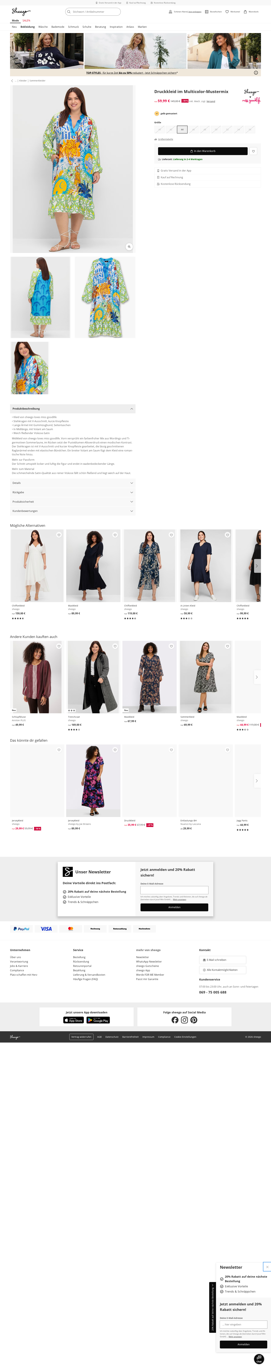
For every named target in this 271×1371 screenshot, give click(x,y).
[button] (11, 81)
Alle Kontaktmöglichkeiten (222, 970)
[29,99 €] (206, 780)
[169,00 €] (93, 677)
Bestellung (79, 957)
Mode (15, 20)
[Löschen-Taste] (117, 11)
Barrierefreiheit (130, 1036)
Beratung (100, 27)
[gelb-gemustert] (156, 113)
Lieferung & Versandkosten (89, 974)
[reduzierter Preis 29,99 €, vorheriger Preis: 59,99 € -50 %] (37, 780)
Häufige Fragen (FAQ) (85, 979)
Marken (142, 27)
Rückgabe (18, 492)
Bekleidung (28, 27)
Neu (14, 27)
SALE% (26, 20)
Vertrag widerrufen (81, 1036)
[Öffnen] (255, 72)
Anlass (130, 27)
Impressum (148, 1036)
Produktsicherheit (23, 501)
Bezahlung (79, 970)
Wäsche (43, 27)
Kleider (23, 80)
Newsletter (142, 957)
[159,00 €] (37, 565)
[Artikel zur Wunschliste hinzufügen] (253, 151)
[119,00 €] (149, 565)
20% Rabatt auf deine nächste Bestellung (212, 1309)
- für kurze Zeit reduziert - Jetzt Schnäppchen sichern (131, 73)
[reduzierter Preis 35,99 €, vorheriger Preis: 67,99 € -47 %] (149, 780)
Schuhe (86, 27)
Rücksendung (81, 961)
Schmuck (73, 27)
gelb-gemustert (169, 113)
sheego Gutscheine (147, 966)
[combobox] (99, 12)
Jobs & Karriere (19, 966)
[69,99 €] (206, 677)
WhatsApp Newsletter (149, 961)
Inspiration (116, 27)
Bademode (57, 27)
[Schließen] (267, 1267)
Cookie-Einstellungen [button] (185, 1036)
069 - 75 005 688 (212, 992)
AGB (99, 1036)
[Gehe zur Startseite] (21, 11)
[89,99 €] (93, 565)
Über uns (15, 957)
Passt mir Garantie (147, 979)
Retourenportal (82, 966)
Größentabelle (165, 139)
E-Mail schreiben (214, 960)
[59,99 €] (206, 565)
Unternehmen (20, 950)
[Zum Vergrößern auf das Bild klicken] (129, 246)
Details (17, 483)
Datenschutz (112, 1036)
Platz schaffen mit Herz (23, 974)
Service (78, 950)
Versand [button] (211, 101)
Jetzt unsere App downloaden (86, 1012)
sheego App (143, 970)
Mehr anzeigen (235, 1336)
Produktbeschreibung (26, 408)
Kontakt (205, 950)
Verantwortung (19, 961)
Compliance (17, 970)
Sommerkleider (37, 80)
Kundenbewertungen (25, 511)
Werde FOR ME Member (150, 974)
